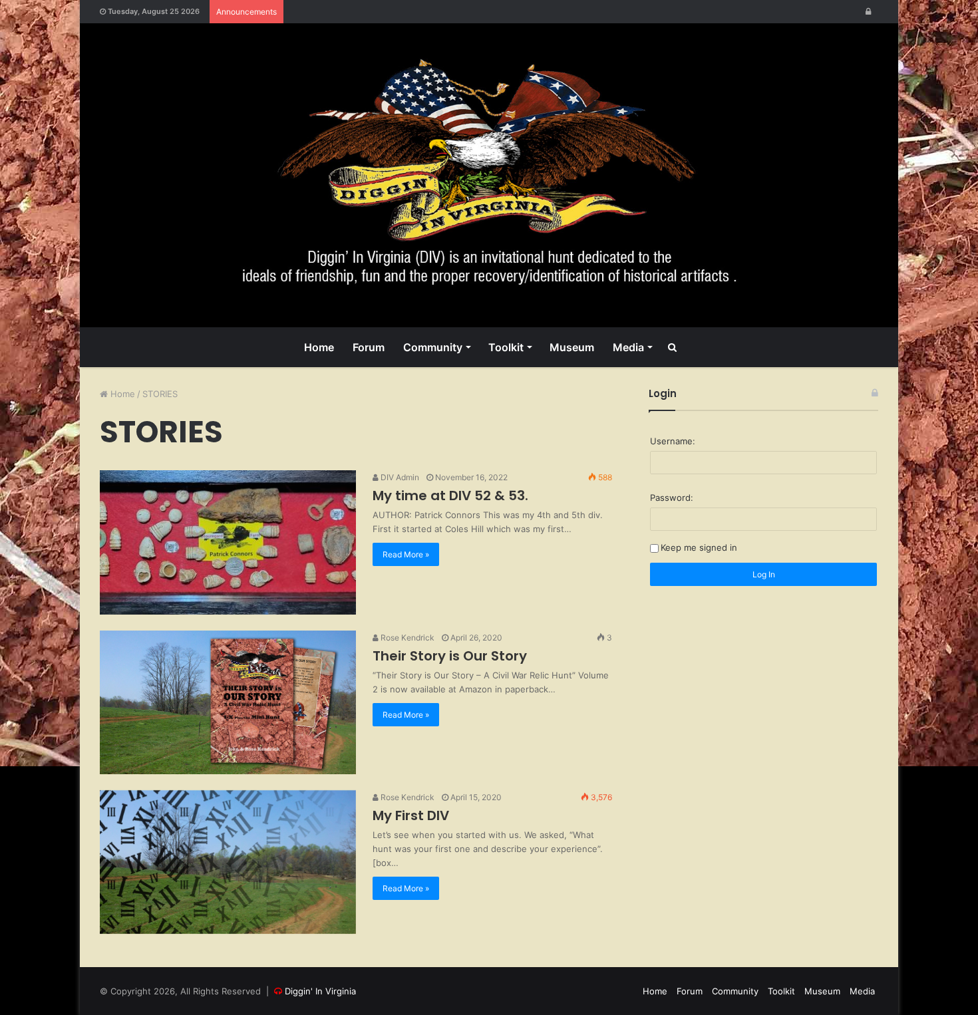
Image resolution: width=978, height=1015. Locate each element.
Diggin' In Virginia (320, 991)
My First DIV (411, 815)
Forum (369, 347)
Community (432, 347)
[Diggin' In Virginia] (489, 175)
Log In (763, 574)
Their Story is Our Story (450, 656)
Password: (671, 497)
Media (628, 347)
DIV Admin (399, 477)
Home (319, 347)
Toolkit (506, 347)
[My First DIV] (228, 862)
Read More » (406, 554)
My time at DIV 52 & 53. (450, 495)
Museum (572, 347)
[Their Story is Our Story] (228, 702)
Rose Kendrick (406, 638)
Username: (672, 441)
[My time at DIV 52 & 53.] (228, 542)
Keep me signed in (699, 547)
